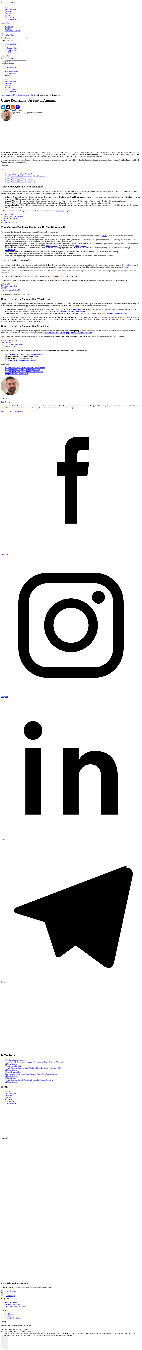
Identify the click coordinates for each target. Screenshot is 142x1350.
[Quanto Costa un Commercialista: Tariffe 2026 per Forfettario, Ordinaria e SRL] (13, 1066)
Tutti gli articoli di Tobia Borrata (12, 412)
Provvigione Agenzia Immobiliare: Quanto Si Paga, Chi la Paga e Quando (31, 1074)
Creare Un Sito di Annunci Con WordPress (20, 180)
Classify (124, 313)
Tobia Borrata (6, 402)
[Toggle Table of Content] (2, 170)
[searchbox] (15, 38)
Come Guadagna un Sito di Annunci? (18, 174)
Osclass (104, 236)
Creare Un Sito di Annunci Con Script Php (20, 182)
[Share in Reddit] (13, 109)
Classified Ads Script (51, 333)
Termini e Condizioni (12, 1318)
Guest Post (60, 211)
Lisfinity (116, 313)
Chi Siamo (9, 1314)
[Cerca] (27, 38)
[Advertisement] (71, 135)
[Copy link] (18, 109)
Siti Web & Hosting (18, 95)
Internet (8, 95)
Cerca (3, 38)
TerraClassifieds (80, 311)
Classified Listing (66, 311)
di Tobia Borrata (11, 1064)
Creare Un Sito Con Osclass (15, 178)
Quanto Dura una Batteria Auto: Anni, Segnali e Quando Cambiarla (29, 1080)
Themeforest (10, 250)
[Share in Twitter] (8, 109)
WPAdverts (76, 309)
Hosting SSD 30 (80, 246)
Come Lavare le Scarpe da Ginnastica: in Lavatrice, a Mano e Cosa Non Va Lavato (34, 1062)
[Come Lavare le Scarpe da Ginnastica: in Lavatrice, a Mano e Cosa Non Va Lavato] (15, 1060)
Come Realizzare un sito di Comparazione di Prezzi (24, 354)
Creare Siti (29, 95)
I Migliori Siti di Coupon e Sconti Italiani (20, 360)
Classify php (65, 333)
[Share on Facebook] (3, 109)
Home (3, 95)
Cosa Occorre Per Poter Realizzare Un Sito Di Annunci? (25, 176)
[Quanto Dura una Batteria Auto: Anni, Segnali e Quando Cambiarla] (10, 1078)
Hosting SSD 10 (51, 246)
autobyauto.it (55, 276)
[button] (4, 1342)
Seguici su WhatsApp (8, 1291)
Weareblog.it (10, 2)
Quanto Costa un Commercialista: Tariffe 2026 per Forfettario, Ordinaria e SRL (33, 1068)
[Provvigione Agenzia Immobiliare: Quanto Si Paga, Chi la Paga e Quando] (13, 1072)
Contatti (8, 1316)
